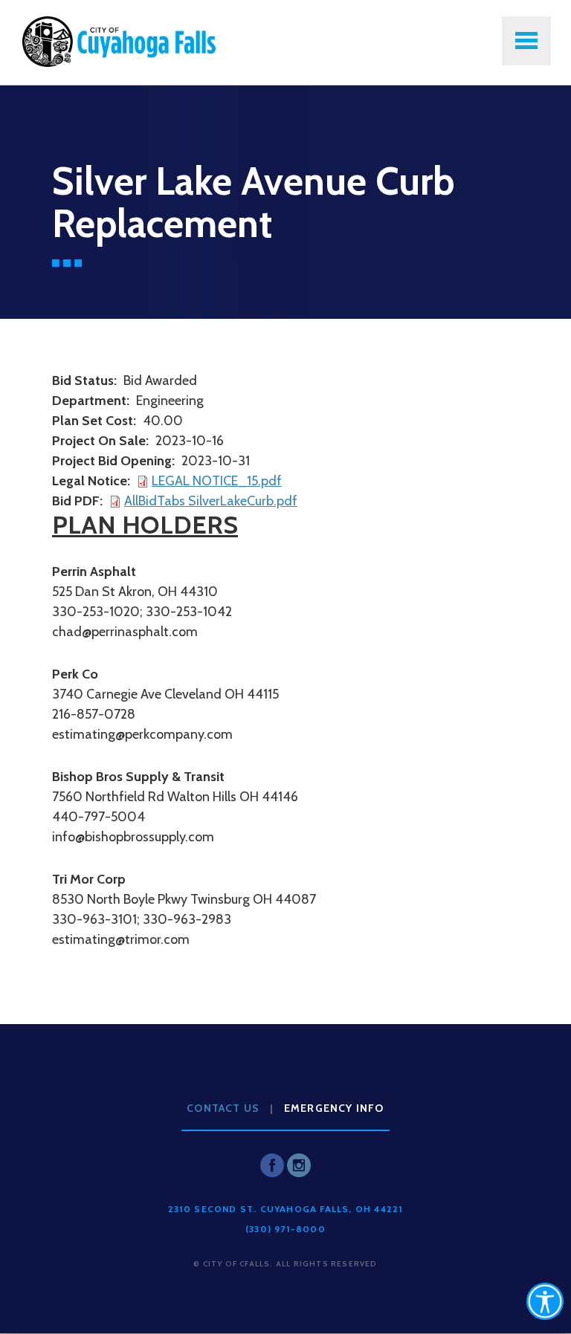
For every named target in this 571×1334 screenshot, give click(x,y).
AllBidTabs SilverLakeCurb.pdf (210, 501)
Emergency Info (334, 1108)
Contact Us (223, 1108)
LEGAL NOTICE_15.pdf (217, 481)
